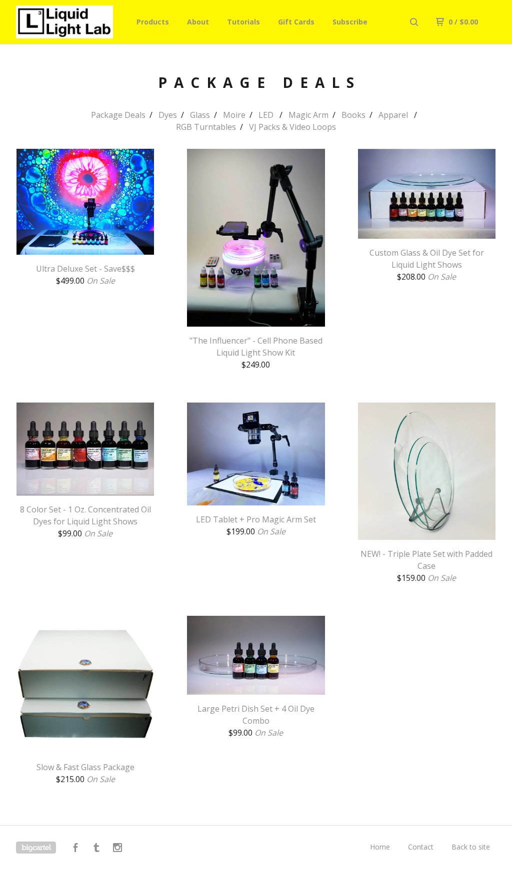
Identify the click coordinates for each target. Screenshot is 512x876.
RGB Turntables (206, 126)
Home (380, 847)
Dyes (167, 114)
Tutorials (243, 21)
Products (152, 21)
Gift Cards (296, 21)
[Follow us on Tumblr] (96, 849)
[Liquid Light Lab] (68, 21)
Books (354, 114)
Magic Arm (308, 114)
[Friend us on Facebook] (75, 849)
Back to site (471, 847)
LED (267, 114)
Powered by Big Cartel (36, 848)
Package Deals (118, 114)
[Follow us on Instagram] (117, 849)
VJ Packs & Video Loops (292, 126)
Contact (421, 847)
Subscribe (350, 21)
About (198, 21)
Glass (200, 114)
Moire (234, 114)
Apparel (394, 114)
